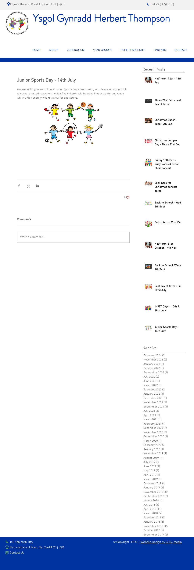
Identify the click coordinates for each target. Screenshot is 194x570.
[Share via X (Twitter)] (28, 186)
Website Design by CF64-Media (161, 542)
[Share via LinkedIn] (37, 186)
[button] (55, 50)
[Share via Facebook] (19, 186)
